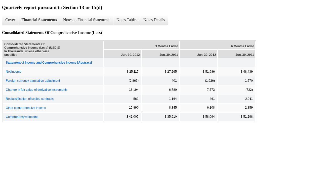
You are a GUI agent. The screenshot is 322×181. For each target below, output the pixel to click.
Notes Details (154, 20)
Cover (10, 20)
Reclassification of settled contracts (30, 98)
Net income (13, 71)
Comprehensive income (22, 116)
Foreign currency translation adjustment (33, 80)
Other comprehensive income (26, 107)
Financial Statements (39, 20)
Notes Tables (126, 20)
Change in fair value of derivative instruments (36, 89)
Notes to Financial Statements (86, 20)
